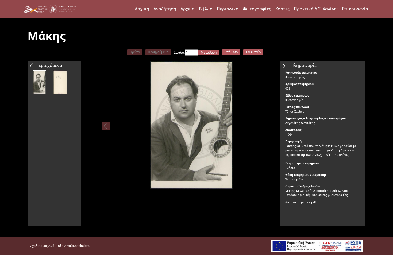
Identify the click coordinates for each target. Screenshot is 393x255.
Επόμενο (231, 52)
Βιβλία (206, 9)
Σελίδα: (179, 52)
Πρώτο (135, 52)
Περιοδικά (227, 9)
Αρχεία (187, 9)
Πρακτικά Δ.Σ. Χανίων (316, 9)
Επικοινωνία (355, 9)
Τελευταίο (253, 52)
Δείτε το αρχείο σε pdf (300, 202)
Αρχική (142, 9)
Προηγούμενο (158, 52)
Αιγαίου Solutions (77, 246)
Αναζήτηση (164, 9)
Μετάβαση (209, 52)
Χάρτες (282, 9)
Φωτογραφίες (257, 9)
